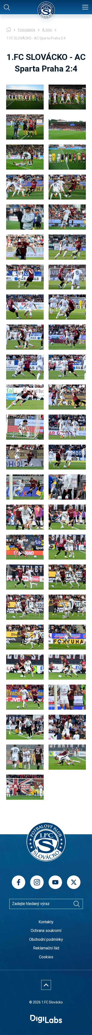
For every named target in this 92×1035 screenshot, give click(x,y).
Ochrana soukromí (46, 930)
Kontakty (46, 922)
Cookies (46, 957)
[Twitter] (73, 882)
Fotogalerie (26, 30)
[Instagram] (37, 882)
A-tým (47, 30)
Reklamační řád (46, 948)
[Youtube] (55, 882)
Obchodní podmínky (46, 939)
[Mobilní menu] (85, 7)
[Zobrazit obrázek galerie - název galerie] (25, 97)
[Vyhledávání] (77, 904)
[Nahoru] (46, 985)
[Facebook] (18, 882)
